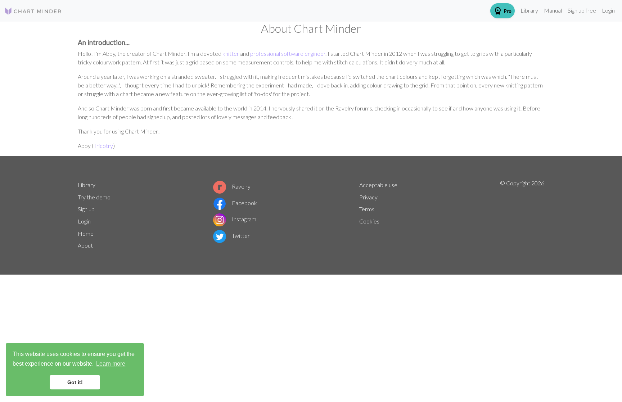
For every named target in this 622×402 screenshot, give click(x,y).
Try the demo (94, 197)
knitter (230, 53)
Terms (366, 208)
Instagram (244, 219)
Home (86, 233)
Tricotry (103, 145)
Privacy (368, 197)
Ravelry (241, 186)
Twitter (241, 235)
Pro (502, 11)
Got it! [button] (75, 382)
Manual (553, 10)
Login (608, 10)
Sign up (86, 208)
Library (529, 10)
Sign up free (582, 10)
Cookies (369, 221)
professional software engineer (287, 53)
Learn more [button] (110, 364)
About (85, 245)
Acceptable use (378, 184)
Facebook (244, 202)
